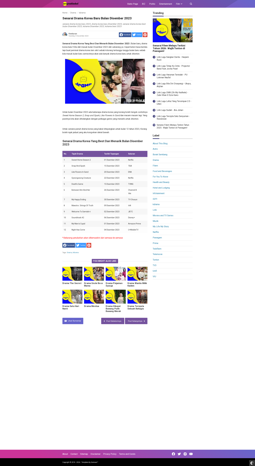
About (65, 454)
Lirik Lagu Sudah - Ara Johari (170, 110)
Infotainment (158, 193)
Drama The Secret (71, 283)
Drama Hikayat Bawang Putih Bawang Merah (113, 308)
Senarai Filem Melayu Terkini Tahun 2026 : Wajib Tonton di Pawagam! (169, 48)
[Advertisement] (173, 322)
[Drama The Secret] (72, 274)
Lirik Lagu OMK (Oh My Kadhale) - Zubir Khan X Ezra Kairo (172, 94)
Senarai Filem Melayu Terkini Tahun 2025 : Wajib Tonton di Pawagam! (173, 126)
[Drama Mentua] (94, 297)
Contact (74, 454)
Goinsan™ (94, 462)
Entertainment (165, 4)
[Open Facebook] (173, 454)
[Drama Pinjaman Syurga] (116, 274)
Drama (69, 252)
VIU (154, 276)
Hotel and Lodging (161, 188)
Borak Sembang (160, 154)
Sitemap (84, 454)
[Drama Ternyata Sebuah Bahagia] (137, 297)
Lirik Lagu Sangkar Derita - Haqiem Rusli (173, 58)
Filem (155, 165)
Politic (152, 4)
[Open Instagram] (185, 454)
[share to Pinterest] (145, 34)
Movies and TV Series (163, 215)
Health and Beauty (161, 182)
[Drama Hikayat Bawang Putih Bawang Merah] (116, 297)
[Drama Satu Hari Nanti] (72, 297)
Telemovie (157, 254)
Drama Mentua (91, 306)
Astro (155, 149)
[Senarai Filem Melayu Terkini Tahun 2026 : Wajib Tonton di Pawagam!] (173, 30)
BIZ (143, 4)
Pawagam (157, 237)
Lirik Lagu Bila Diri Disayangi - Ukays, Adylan (174, 85)
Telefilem (157, 249)
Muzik (155, 221)
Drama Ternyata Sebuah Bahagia (136, 307)
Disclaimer (96, 454)
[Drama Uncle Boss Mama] (94, 274)
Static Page (132, 4)
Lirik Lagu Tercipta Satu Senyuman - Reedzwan (173, 117)
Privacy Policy (109, 454)
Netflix (156, 232)
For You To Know (160, 176)
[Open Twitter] (179, 454)
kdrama (76, 252)
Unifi (155, 271)
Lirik (155, 210)
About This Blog (160, 143)
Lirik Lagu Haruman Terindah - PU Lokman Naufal (172, 76)
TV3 (154, 265)
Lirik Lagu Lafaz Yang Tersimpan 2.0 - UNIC (174, 102)
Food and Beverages (162, 171)
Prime (155, 243)
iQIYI (155, 199)
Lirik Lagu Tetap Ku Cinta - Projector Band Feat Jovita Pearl (173, 67)
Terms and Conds (127, 454)
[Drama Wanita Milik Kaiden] (137, 274)
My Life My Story (161, 226)
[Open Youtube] (191, 454)
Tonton (156, 260)
